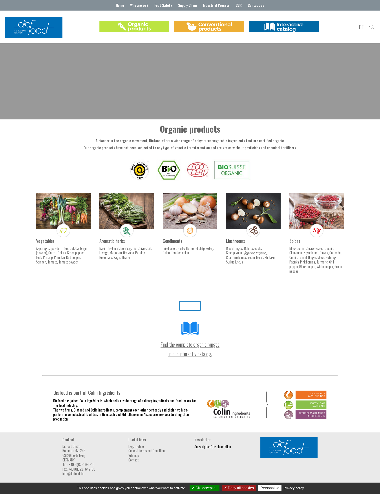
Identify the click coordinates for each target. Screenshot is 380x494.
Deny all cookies (240, 488)
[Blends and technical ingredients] (305, 417)
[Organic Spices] (316, 235)
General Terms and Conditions (147, 450)
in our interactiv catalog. (190, 354)
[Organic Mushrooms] (253, 235)
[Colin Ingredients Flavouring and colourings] (305, 398)
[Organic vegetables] (63, 235)
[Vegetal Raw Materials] (305, 407)
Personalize (270, 488)
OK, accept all (206, 488)
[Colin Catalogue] (190, 334)
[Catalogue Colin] (284, 27)
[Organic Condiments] (190, 235)
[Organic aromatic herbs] (126, 235)
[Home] (33, 36)
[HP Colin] (228, 416)
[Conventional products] (209, 27)
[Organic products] (134, 27)
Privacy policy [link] (294, 488)
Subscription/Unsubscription (212, 446)
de (361, 27)
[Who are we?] (371, 27)
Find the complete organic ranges (190, 344)
